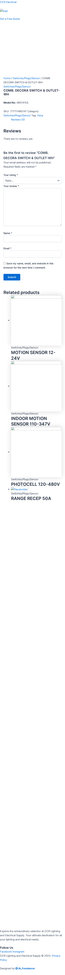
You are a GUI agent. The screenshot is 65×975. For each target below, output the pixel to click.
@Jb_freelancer (25, 968)
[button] (32, 15)
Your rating (10, 174)
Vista (40, 115)
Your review (11, 186)
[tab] (36, 120)
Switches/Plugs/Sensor (26, 78)
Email (7, 248)
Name (7, 233)
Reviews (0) (18, 119)
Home (7, 78)
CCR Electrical (8, 2)
